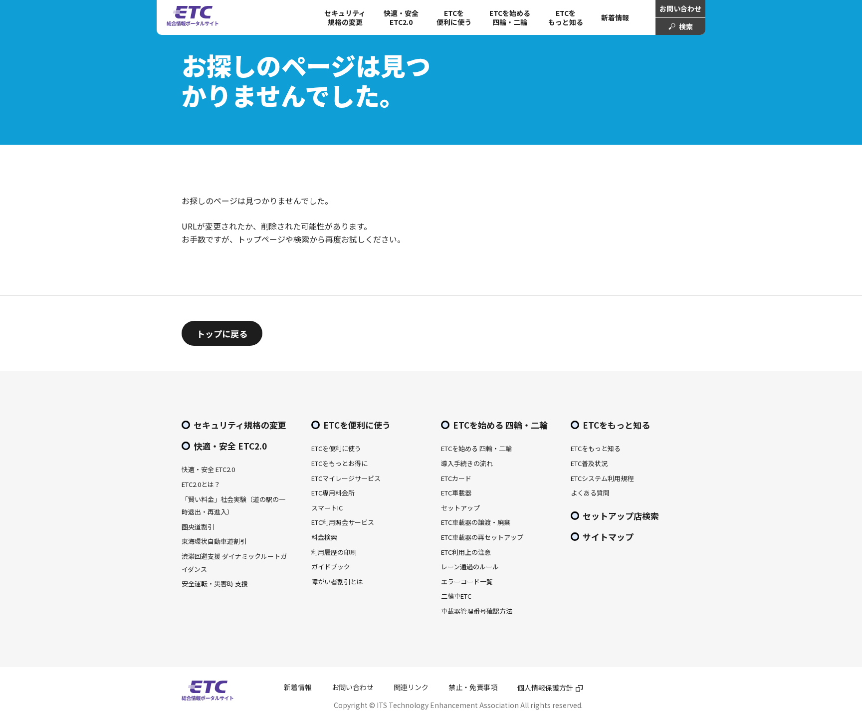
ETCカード (456, 478)
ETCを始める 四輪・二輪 (509, 17)
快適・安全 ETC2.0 (401, 17)
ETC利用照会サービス (342, 522)
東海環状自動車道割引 (214, 541)
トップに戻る (222, 333)
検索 (686, 26)
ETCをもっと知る (565, 17)
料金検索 (324, 537)
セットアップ (460, 507)
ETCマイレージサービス (346, 478)
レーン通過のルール (470, 566)
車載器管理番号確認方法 (476, 611)
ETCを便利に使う (357, 425)
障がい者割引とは (337, 581)
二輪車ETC (456, 596)
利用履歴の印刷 (334, 552)
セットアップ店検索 (621, 515)
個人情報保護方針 (545, 688)
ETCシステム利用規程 (602, 478)
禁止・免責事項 (472, 687)
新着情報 (615, 17)
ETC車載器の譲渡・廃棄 (475, 522)
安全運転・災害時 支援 (215, 583)
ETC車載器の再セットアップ (482, 537)
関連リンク (411, 687)
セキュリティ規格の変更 (345, 17)
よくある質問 (590, 492)
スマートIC (327, 507)
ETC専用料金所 (333, 492)
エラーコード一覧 (467, 581)
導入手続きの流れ (467, 463)
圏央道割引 (198, 526)
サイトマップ (608, 536)
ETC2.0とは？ (201, 484)
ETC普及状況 (589, 463)
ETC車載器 (456, 492)
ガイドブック (330, 566)
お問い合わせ (680, 8)
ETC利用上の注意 (466, 552)
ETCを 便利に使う (453, 17)
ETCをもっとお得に (339, 463)
